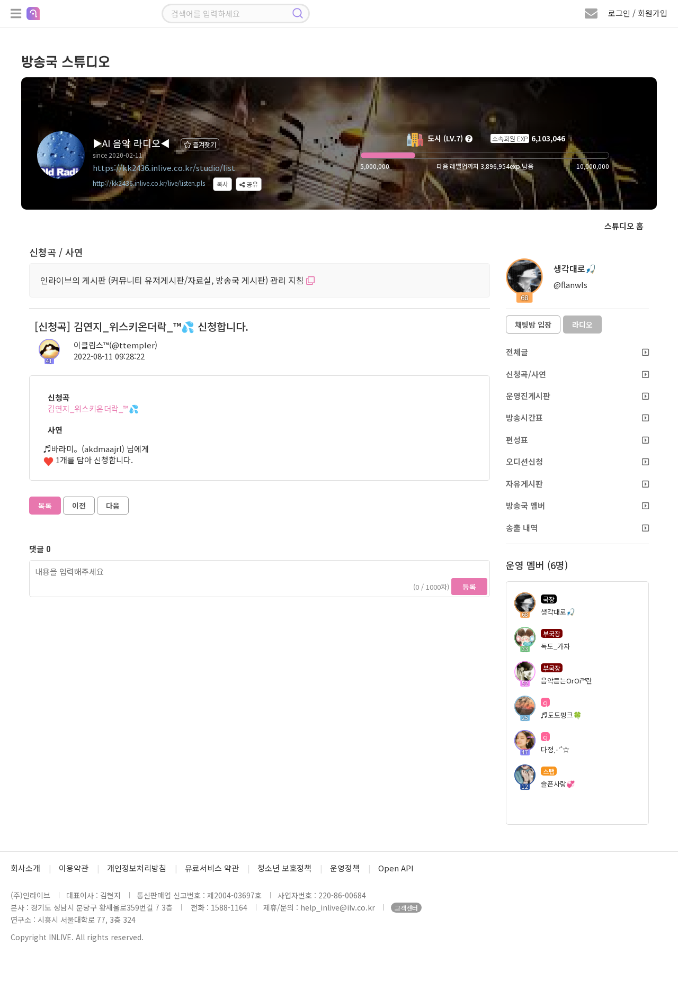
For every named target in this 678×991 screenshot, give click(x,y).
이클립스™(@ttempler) (115, 344)
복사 (222, 183)
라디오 (582, 324)
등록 (469, 586)
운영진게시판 (528, 395)
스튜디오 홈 (624, 225)
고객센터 (406, 907)
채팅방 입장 (533, 324)
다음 (113, 505)
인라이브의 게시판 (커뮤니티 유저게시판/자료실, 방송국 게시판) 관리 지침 (173, 280)
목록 (45, 505)
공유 (251, 183)
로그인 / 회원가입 (637, 13)
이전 (79, 505)
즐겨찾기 (203, 144)
